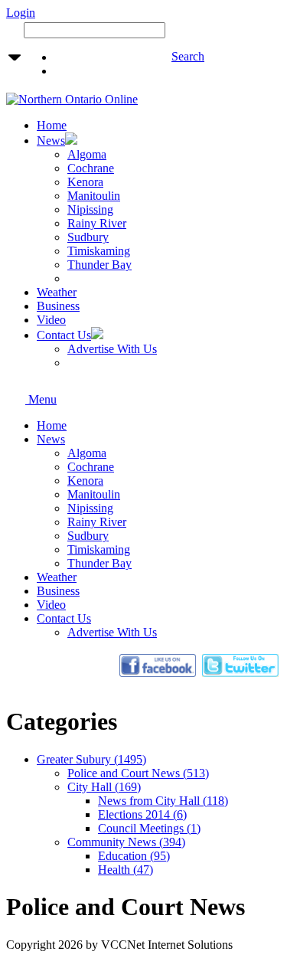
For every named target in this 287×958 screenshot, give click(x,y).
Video (51, 604)
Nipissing (90, 508)
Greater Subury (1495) (91, 759)
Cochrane (90, 466)
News (51, 439)
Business (58, 590)
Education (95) (134, 855)
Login (20, 12)
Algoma (86, 452)
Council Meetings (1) (149, 828)
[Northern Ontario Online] (72, 99)
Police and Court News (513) (138, 773)
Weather (57, 577)
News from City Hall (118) (163, 800)
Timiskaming (98, 549)
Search (187, 56)
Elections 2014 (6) (142, 814)
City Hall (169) (104, 786)
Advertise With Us (112, 632)
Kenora (85, 480)
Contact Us (64, 618)
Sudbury (88, 535)
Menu (41, 399)
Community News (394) (126, 841)
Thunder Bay (99, 563)
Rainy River (96, 521)
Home (52, 425)
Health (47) (125, 869)
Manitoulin (93, 494)
